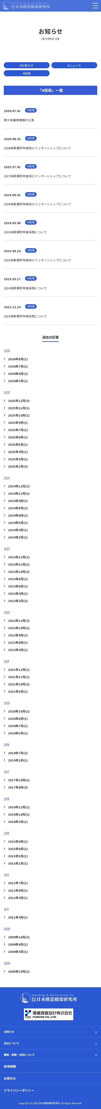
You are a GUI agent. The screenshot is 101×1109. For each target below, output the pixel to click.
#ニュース (74, 65)
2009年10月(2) (19, 937)
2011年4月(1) (18, 917)
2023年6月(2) (18, 586)
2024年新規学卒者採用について (25, 288)
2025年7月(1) (18, 430)
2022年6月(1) (18, 642)
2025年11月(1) (19, 408)
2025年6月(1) (18, 437)
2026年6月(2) (18, 373)
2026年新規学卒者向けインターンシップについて (37, 204)
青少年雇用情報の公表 (19, 120)
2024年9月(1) (18, 500)
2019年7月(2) (18, 753)
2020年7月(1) (18, 726)
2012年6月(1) (18, 890)
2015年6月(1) (18, 848)
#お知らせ (27, 65)
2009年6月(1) (18, 944)
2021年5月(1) (18, 691)
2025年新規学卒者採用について (25, 232)
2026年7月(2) (18, 366)
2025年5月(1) (18, 444)
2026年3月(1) (18, 381)
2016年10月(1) (19, 814)
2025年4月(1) (18, 451)
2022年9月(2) (18, 635)
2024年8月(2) (18, 508)
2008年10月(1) (19, 971)
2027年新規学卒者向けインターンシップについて (37, 176)
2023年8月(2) (18, 579)
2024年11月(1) (19, 493)
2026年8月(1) (18, 359)
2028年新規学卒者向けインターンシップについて (37, 148)
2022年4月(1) (18, 650)
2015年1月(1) (18, 863)
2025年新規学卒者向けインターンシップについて (37, 260)
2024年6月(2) (18, 515)
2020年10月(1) (19, 711)
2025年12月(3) (19, 400)
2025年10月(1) (19, 415)
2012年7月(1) (18, 883)
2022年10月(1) (19, 628)
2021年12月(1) (19, 669)
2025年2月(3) (18, 466)
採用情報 (10, 1066)
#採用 (27, 73)
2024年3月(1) (18, 537)
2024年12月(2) (19, 486)
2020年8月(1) (18, 718)
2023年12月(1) (19, 557)
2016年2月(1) (18, 821)
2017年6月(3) (18, 787)
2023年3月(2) (18, 601)
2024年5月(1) (18, 522)
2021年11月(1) (19, 677)
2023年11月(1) (19, 564)
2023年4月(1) (18, 593)
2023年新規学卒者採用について (25, 316)
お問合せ (10, 1078)
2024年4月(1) (18, 530)
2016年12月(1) (19, 807)
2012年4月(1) (18, 897)
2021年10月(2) (19, 684)
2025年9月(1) (18, 422)
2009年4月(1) (18, 951)
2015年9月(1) (18, 841)
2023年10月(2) (19, 571)
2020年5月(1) (18, 733)
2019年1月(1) (18, 760)
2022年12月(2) (19, 620)
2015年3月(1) (18, 856)
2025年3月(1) (18, 459)
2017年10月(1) (19, 780)
